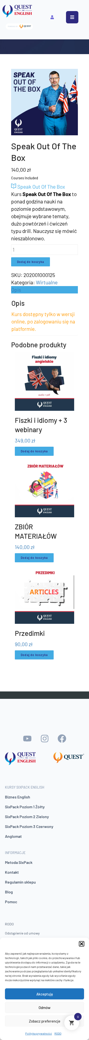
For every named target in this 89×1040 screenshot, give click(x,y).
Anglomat (13, 836)
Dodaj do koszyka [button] (34, 451)
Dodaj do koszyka (30, 261)
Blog (9, 891)
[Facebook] (61, 738)
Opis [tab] (16, 290)
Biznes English (17, 797)
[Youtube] (27, 738)
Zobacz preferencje (44, 1021)
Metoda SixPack (18, 862)
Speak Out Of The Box (40, 187)
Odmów (44, 1007)
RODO (57, 1033)
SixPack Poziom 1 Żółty (25, 806)
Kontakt (12, 872)
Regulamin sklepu (20, 882)
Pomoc (11, 901)
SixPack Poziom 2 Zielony (27, 816)
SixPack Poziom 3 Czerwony (29, 826)
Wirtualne (47, 282)
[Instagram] (44, 738)
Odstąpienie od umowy (22, 933)
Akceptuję (44, 994)
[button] (81, 943)
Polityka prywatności (38, 1033)
